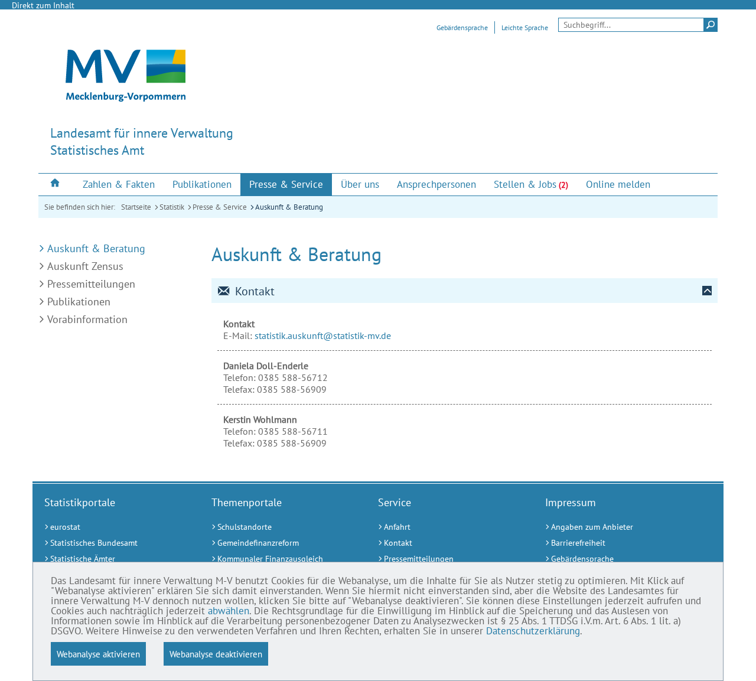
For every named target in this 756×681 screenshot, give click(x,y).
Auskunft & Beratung (289, 207)
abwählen (228, 610)
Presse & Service (220, 207)
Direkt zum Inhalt (43, 5)
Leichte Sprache (524, 27)
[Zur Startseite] (56, 184)
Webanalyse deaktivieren (216, 654)
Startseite (136, 207)
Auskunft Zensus (85, 266)
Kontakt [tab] (255, 291)
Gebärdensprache (462, 27)
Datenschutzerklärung (533, 630)
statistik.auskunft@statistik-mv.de (323, 335)
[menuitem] (56, 184)
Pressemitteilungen (91, 284)
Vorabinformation (87, 319)
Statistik (171, 207)
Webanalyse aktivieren (98, 654)
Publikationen (78, 301)
